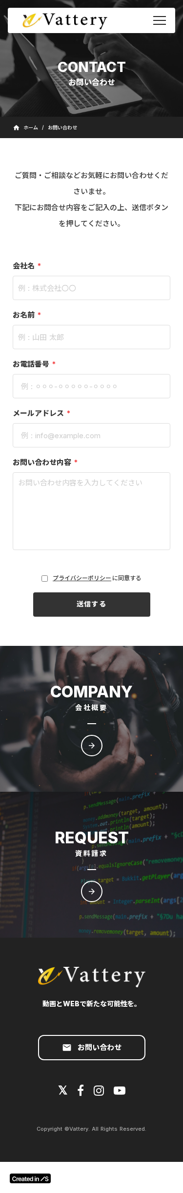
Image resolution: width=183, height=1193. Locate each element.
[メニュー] (159, 20)
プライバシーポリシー (82, 578)
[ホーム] (69, 20)
